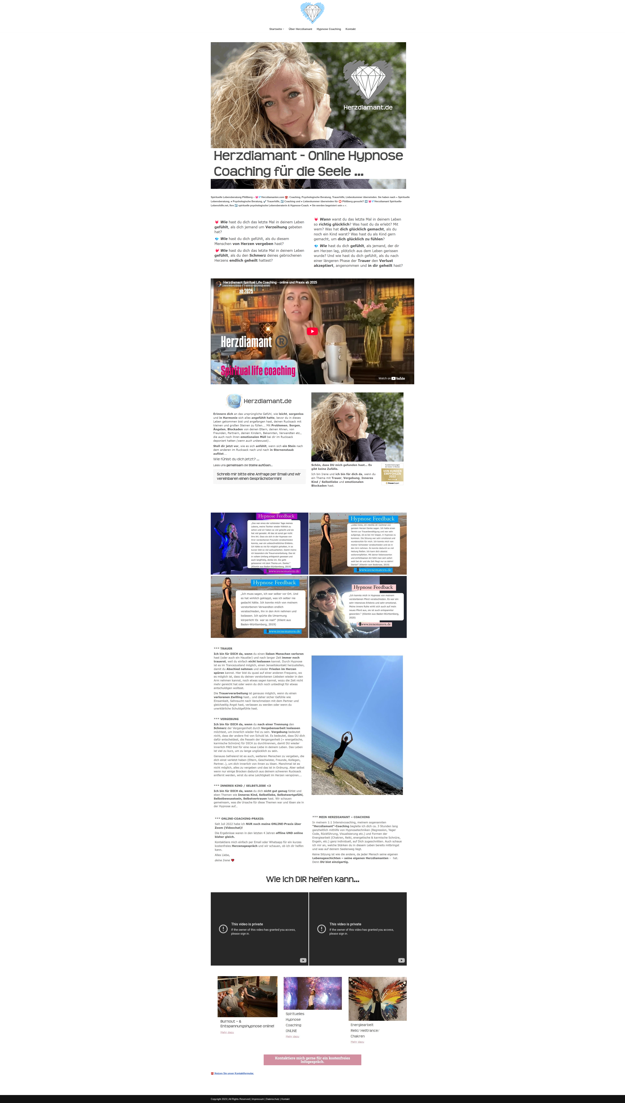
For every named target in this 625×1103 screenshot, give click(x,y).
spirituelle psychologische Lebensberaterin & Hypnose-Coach (249, 505)
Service (298, 505)
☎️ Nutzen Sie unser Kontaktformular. (232, 1073)
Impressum (258, 1099)
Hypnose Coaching (329, 29)
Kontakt (351, 29)
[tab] (249, 505)
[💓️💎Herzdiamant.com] (312, 13)
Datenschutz (272, 1099)
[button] (283, 29)
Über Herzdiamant (300, 29)
